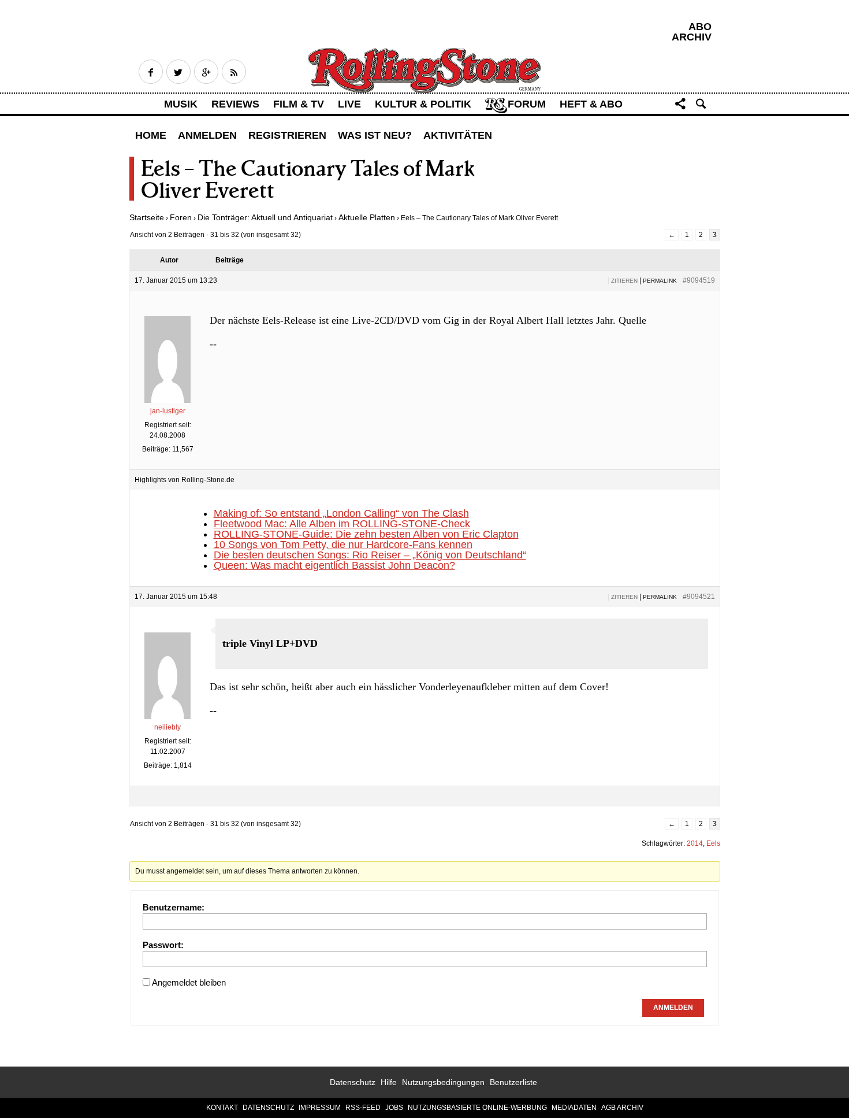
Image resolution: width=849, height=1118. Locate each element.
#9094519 (699, 280)
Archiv (692, 37)
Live (349, 104)
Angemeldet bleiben (189, 982)
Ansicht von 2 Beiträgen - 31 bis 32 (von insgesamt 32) (215, 235)
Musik (181, 104)
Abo (700, 26)
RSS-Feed (363, 1108)
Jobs (394, 1108)
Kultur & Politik (423, 104)
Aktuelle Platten (366, 217)
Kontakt (222, 1108)
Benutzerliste (513, 1082)
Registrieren (287, 135)
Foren (181, 217)
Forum (527, 104)
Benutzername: (173, 907)
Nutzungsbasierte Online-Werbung (477, 1108)
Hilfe (389, 1082)
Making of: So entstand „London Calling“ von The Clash (341, 513)
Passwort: (163, 945)
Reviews (235, 104)
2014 (695, 843)
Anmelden (207, 135)
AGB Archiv (622, 1108)
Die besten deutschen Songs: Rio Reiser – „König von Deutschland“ (370, 555)
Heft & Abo (591, 104)
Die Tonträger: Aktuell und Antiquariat (265, 217)
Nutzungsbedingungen (443, 1082)
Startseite (146, 217)
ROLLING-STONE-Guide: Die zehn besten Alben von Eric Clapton (366, 534)
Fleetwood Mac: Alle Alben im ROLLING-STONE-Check (342, 524)
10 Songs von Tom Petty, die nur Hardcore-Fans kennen (343, 544)
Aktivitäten (457, 135)
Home (150, 135)
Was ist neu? (375, 135)
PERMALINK (660, 280)
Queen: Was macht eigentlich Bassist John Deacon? (334, 565)
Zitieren (624, 280)
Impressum (320, 1108)
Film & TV (298, 104)
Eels (713, 843)
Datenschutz (352, 1082)
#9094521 (699, 597)
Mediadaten (574, 1108)
